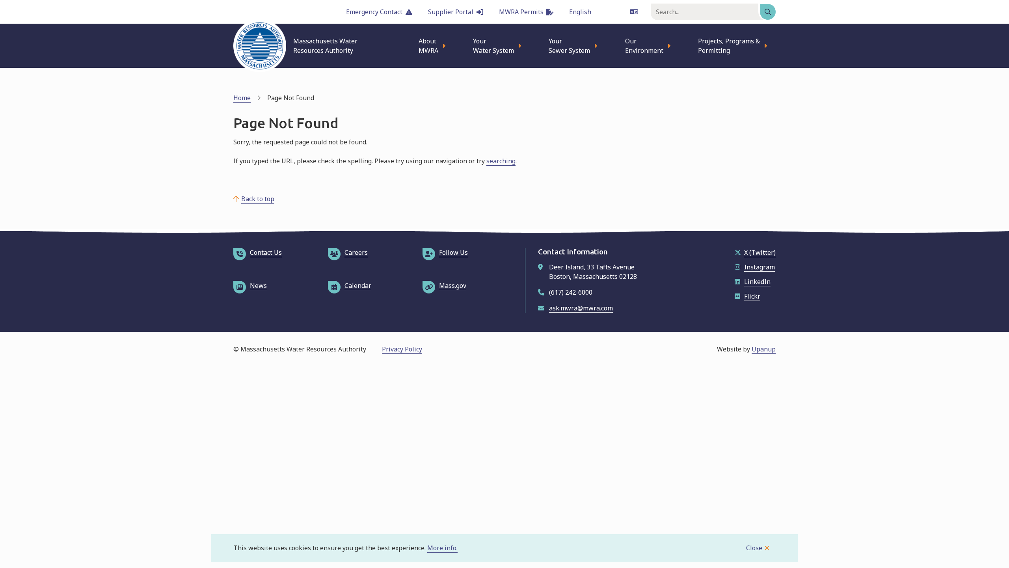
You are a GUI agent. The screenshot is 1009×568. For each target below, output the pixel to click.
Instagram (759, 267)
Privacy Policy (402, 349)
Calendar (357, 285)
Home (242, 97)
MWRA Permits (521, 11)
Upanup (764, 349)
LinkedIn (757, 281)
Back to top (257, 198)
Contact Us (266, 252)
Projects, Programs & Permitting (729, 46)
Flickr (752, 296)
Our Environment (644, 46)
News (258, 285)
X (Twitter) (760, 252)
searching (501, 161)
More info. (442, 548)
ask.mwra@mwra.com (581, 308)
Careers (356, 252)
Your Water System (493, 46)
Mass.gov (452, 285)
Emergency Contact (374, 11)
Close (754, 548)
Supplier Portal (450, 11)
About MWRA (428, 46)
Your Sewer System (569, 46)
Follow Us (453, 252)
